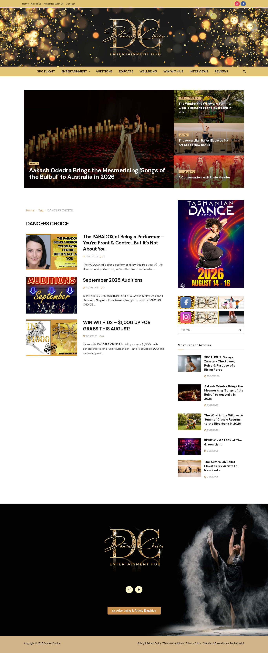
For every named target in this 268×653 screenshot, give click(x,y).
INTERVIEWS (199, 71)
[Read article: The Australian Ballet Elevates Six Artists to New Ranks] (189, 468)
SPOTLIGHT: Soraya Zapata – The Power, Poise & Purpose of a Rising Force (219, 363)
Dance (34, 163)
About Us (36, 3)
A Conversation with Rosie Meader (204, 177)
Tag (41, 210)
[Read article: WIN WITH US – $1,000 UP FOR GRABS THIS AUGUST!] (51, 337)
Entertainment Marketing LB (229, 643)
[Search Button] (244, 71)
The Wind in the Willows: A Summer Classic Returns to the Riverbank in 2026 (205, 108)
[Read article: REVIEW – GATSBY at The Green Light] (189, 446)
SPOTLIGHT (46, 71)
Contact (70, 3)
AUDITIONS (104, 71)
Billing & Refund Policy (149, 643)
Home (25, 3)
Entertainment (190, 98)
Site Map (207, 643)
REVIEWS (221, 71)
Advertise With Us (54, 3)
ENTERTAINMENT (74, 71)
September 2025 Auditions (112, 280)
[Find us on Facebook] (243, 3)
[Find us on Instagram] (237, 3)
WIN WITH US (173, 71)
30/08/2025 (91, 287)
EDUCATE (126, 71)
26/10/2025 (186, 186)
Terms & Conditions (173, 643)
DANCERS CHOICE (60, 210)
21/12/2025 (37, 186)
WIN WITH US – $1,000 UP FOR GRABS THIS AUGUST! (116, 325)
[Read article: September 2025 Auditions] (51, 295)
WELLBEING (148, 71)
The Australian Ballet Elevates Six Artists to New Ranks (203, 142)
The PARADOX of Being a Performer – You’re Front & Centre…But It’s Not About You (123, 243)
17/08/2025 (91, 336)
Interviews (187, 171)
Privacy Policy (193, 643)
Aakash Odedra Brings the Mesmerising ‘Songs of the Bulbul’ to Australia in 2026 (97, 173)
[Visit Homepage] (134, 37)
